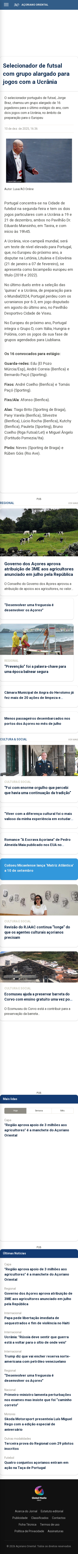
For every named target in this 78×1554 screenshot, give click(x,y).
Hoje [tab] (15, 1110)
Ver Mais (73, 503)
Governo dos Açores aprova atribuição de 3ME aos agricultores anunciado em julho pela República (39, 569)
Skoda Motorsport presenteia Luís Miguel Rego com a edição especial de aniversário (38, 1424)
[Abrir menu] (6, 4)
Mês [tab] (62, 1110)
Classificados (39, 1518)
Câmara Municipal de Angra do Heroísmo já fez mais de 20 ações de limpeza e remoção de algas (39, 697)
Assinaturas (55, 1531)
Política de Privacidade (29, 1531)
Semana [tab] (39, 1110)
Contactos (59, 1518)
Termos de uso (49, 1524)
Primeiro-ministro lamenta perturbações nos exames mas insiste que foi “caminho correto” (38, 1400)
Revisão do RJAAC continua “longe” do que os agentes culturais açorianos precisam (37, 932)
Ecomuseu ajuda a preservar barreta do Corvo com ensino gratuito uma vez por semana (37, 999)
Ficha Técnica (27, 1524)
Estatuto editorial (52, 1511)
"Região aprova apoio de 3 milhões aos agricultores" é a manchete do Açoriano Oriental (36, 1130)
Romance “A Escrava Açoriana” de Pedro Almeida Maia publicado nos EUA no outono (37, 844)
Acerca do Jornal (26, 1511)
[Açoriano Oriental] (39, 1501)
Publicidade (20, 1518)
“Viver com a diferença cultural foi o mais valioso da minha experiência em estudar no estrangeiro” (38, 819)
